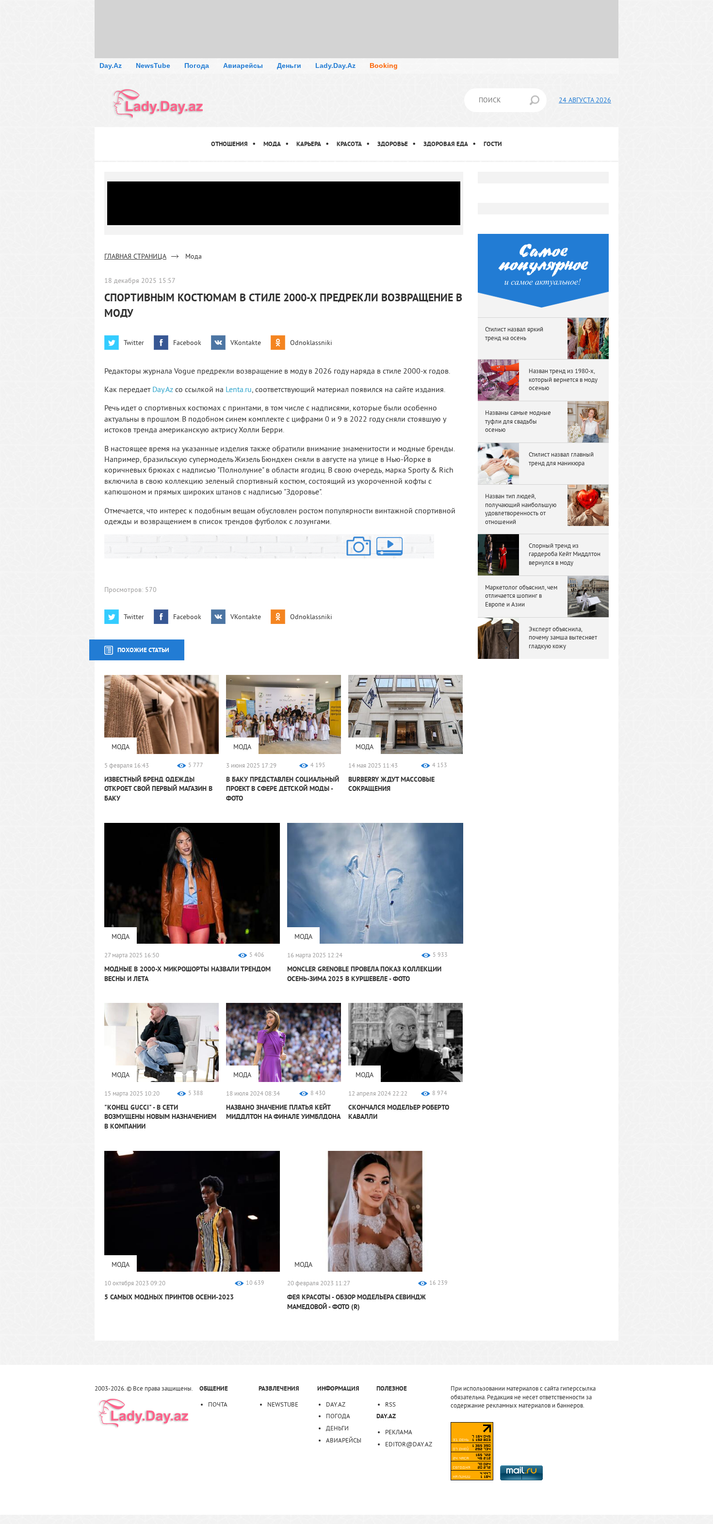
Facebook (187, 342)
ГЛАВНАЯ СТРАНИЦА (135, 256)
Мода (272, 144)
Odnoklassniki (311, 342)
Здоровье (392, 144)
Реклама (398, 1432)
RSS (390, 1404)
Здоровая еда (445, 144)
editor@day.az (408, 1444)
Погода (196, 65)
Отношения (229, 144)
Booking (384, 65)
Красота (349, 144)
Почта (217, 1404)
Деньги (289, 65)
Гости (493, 144)
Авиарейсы (243, 65)
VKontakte (245, 342)
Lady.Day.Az (335, 65)
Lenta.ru (239, 389)
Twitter (134, 342)
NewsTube (153, 65)
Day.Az (110, 65)
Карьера (308, 144)
